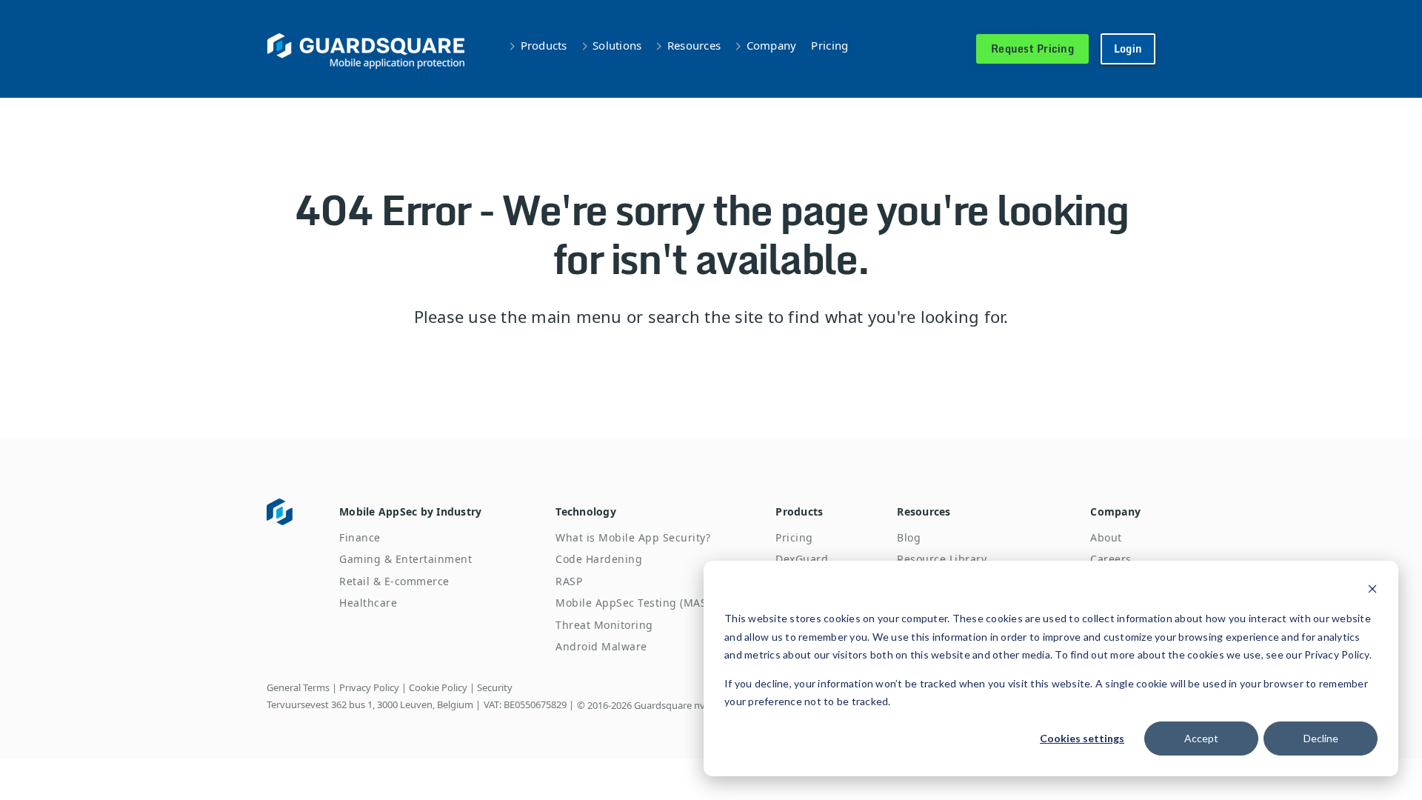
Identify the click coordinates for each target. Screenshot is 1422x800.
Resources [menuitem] (923, 511)
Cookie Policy (438, 687)
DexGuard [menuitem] (801, 559)
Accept (1201, 738)
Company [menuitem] (1115, 511)
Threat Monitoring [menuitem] (604, 625)
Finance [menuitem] (360, 537)
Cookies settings (1082, 738)
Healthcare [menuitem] (368, 603)
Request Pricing (1032, 48)
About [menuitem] (1106, 537)
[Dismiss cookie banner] (1372, 590)
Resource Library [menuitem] (942, 559)
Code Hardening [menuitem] (598, 559)
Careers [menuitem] (1111, 559)
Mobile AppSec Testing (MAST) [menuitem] (635, 603)
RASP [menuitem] (568, 581)
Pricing (829, 45)
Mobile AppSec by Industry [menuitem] (410, 511)
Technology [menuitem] (585, 511)
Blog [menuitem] (909, 537)
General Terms (298, 687)
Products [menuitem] (799, 511)
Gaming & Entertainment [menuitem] (405, 559)
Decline (1321, 738)
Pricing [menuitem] (794, 537)
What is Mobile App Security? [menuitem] (632, 537)
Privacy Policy (369, 687)
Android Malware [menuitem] (601, 646)
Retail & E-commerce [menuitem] (394, 581)
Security (495, 687)
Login (1128, 48)
